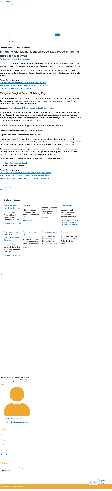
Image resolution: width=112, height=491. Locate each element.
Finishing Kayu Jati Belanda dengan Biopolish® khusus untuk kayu (32, 108)
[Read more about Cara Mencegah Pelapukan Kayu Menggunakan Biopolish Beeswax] (67, 205)
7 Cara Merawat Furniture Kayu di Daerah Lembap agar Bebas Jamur (24, 178)
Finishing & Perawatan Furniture (12, 223)
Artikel (3, 445)
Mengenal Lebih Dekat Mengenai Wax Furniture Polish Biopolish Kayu (25, 176)
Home (10, 35)
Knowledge (26, 59)
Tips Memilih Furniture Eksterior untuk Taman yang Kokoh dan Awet (24, 85)
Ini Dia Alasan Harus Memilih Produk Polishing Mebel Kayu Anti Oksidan (25, 173)
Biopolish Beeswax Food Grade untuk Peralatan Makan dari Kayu (23, 83)
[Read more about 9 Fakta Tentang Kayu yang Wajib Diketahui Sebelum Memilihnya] (31, 235)
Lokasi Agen (5, 450)
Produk (10, 38)
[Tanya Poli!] (103, 485)
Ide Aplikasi (26, 220)
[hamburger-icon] (57, 35)
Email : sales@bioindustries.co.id (16, 422)
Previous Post (6, 187)
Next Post (5, 190)
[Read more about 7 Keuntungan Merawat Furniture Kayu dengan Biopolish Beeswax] (12, 208)
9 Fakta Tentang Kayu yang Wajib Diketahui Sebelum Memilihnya (31, 242)
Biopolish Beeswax (14, 45)
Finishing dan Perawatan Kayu (10, 59)
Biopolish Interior (68, 145)
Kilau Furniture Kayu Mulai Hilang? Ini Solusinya (16, 88)
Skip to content (5, 1)
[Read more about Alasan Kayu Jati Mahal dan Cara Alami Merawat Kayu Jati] (26, 205)
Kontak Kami (5, 455)
